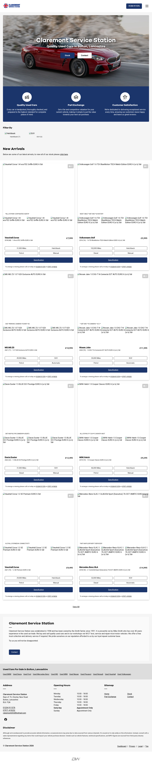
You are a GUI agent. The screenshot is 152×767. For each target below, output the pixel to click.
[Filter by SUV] (39, 133)
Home (106, 694)
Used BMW (7, 674)
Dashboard (121, 746)
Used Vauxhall (110, 674)
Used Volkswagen (124, 674)
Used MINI (64, 674)
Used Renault (98, 674)
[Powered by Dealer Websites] (76, 759)
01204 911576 (40, 267)
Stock (67, 55)
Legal (140, 746)
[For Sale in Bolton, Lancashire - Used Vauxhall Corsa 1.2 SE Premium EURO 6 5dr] (39, 519)
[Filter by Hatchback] (15, 133)
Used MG (54, 674)
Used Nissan (74, 674)
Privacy (132, 746)
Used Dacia (17, 674)
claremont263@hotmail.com (14, 713)
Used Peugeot (86, 674)
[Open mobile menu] (147, 6)
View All (76, 607)
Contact (84, 55)
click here (64, 154)
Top (146, 746)
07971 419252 (52, 267)
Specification (39, 260)
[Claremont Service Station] (12, 6)
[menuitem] (5, 719)
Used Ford (27, 674)
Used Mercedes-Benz (41, 674)
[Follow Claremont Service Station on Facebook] (5, 719)
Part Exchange (110, 697)
